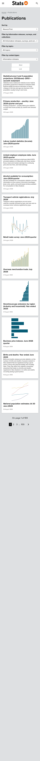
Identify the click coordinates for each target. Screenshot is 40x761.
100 (22, 424)
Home (4, 13)
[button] (20, 85)
